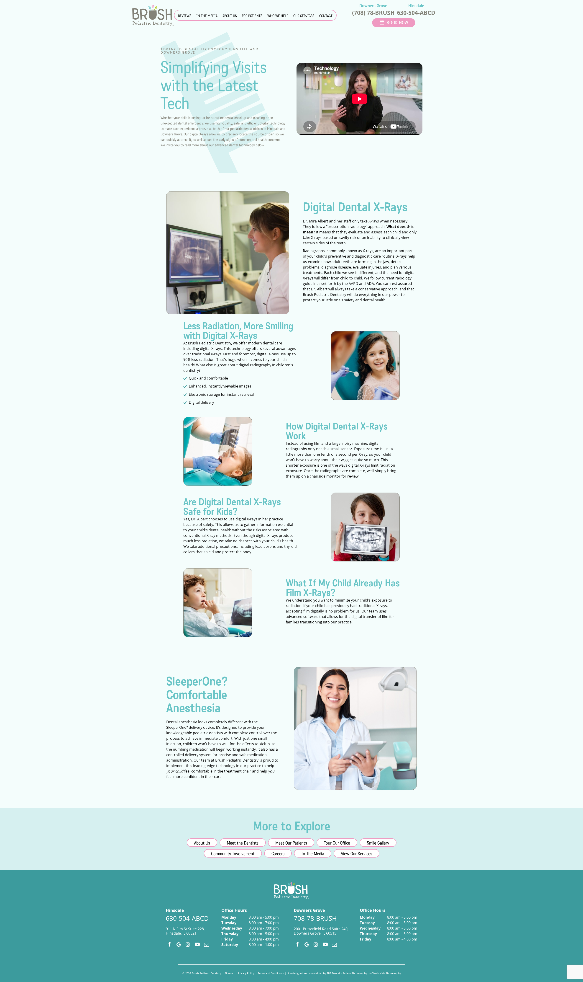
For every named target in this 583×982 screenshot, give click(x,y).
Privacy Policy (246, 973)
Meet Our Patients (291, 843)
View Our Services (356, 853)
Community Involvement (233, 853)
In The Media (312, 853)
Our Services (303, 16)
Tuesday (228, 922)
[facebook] (169, 944)
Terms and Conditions (271, 973)
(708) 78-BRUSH (373, 12)
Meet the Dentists (242, 843)
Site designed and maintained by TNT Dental (313, 973)
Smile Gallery (378, 843)
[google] (178, 944)
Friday (227, 939)
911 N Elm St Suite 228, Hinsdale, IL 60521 (185, 931)
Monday (228, 917)
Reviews (184, 16)
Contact (325, 16)
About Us (229, 16)
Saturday (229, 944)
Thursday (229, 933)
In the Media (206, 16)
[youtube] (197, 944)
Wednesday (231, 928)
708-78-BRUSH (315, 918)
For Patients (252, 16)
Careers (277, 853)
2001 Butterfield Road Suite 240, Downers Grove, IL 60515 (321, 931)
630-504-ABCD (416, 12)
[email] (206, 944)
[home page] (153, 15)
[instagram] (188, 944)
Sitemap (229, 973)
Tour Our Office (337, 843)
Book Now (397, 22)
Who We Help (277, 16)
